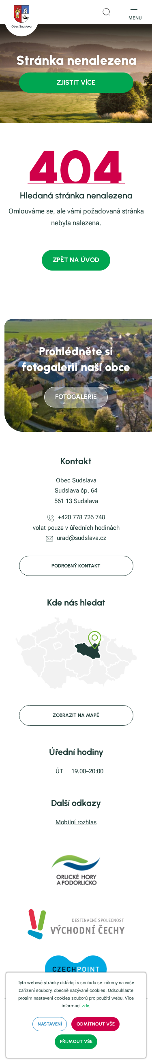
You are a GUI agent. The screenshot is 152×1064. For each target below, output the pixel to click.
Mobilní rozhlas (76, 822)
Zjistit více (76, 82)
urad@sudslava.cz (81, 538)
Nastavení (50, 1024)
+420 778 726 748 (81, 517)
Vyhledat (106, 12)
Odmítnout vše (96, 1024)
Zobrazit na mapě (76, 715)
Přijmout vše (76, 1041)
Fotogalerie (76, 397)
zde (85, 1006)
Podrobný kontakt (76, 566)
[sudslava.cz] (21, 18)
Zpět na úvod (76, 260)
